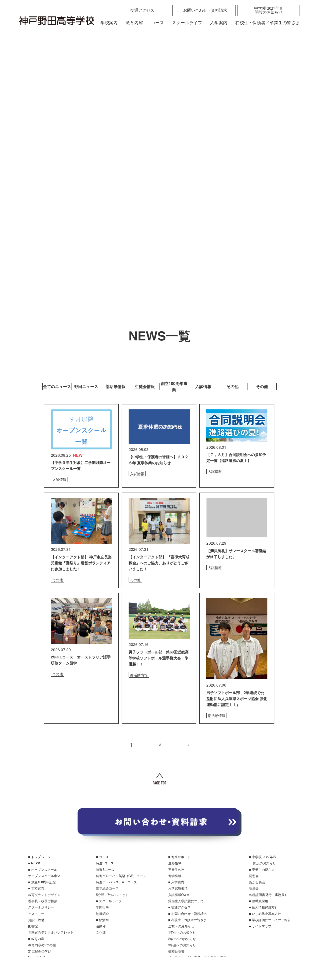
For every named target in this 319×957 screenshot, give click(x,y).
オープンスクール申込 (44, 875)
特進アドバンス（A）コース (116, 882)
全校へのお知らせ (181, 926)
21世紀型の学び (39, 951)
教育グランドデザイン (44, 894)
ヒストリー (36, 913)
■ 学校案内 (36, 888)
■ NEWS (34, 863)
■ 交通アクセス (179, 907)
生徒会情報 (145, 386)
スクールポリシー (41, 907)
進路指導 (174, 863)
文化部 (101, 932)
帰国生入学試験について (186, 900)
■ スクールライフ (109, 900)
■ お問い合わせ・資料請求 (187, 913)
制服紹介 (102, 913)
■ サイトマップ (260, 926)
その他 (233, 386)
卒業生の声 (176, 869)
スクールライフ (187, 22)
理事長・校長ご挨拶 (42, 900)
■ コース (102, 856)
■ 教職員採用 (258, 900)
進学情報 (174, 875)
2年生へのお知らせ (182, 938)
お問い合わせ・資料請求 (205, 10)
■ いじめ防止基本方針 (265, 913)
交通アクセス (142, 10)
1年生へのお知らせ (182, 932)
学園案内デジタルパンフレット (51, 932)
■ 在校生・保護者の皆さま (187, 919)
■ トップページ (39, 856)
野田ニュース (86, 386)
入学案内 (218, 22)
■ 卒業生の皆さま (262, 869)
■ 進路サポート (179, 856)
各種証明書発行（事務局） (268, 894)
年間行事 (102, 907)
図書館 (33, 926)
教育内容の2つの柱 (42, 945)
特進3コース (105, 863)
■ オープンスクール (42, 869)
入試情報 (203, 386)
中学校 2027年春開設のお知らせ (268, 10)
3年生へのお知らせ (182, 945)
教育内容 (134, 22)
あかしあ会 (257, 882)
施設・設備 (36, 919)
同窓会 (254, 875)
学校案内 (109, 22)
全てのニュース (57, 386)
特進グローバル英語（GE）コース (121, 875)
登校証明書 (176, 951)
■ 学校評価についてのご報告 (270, 919)
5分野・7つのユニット (112, 894)
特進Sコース (105, 869)
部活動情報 (116, 386)
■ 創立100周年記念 (42, 882)
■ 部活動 (102, 919)
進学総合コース (107, 888)
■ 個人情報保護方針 (263, 907)
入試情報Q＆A (178, 894)
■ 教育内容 (36, 938)
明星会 (254, 888)
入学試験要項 (178, 888)
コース (157, 22)
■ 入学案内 (176, 882)
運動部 (101, 926)
